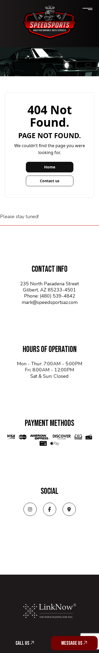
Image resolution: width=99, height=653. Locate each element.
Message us (72, 643)
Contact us (49, 180)
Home (49, 166)
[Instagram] (30, 510)
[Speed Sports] (49, 22)
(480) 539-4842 (57, 296)
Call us (23, 643)
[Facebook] (49, 510)
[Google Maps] (69, 510)
